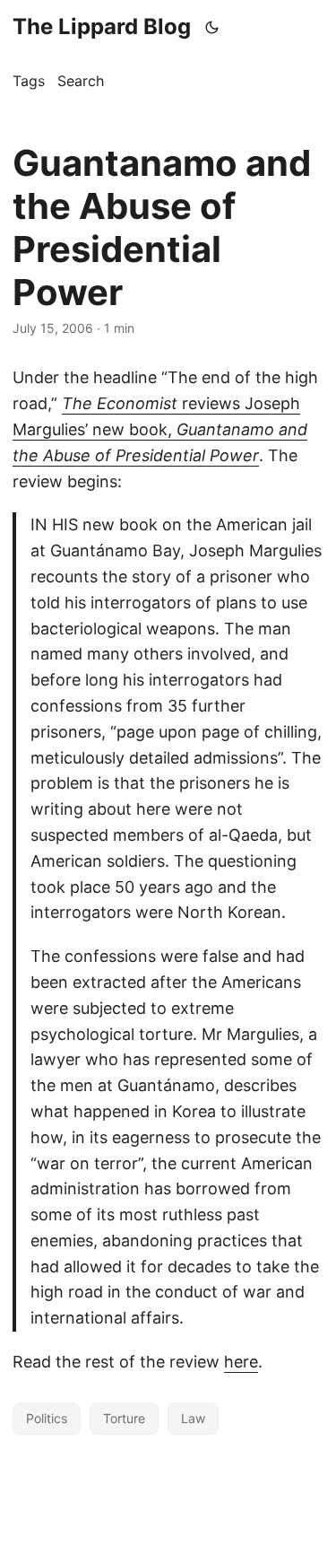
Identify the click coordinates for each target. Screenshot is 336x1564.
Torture (124, 1418)
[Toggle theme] (212, 27)
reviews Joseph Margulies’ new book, (160, 429)
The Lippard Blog (102, 26)
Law (193, 1418)
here (241, 1361)
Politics (46, 1418)
